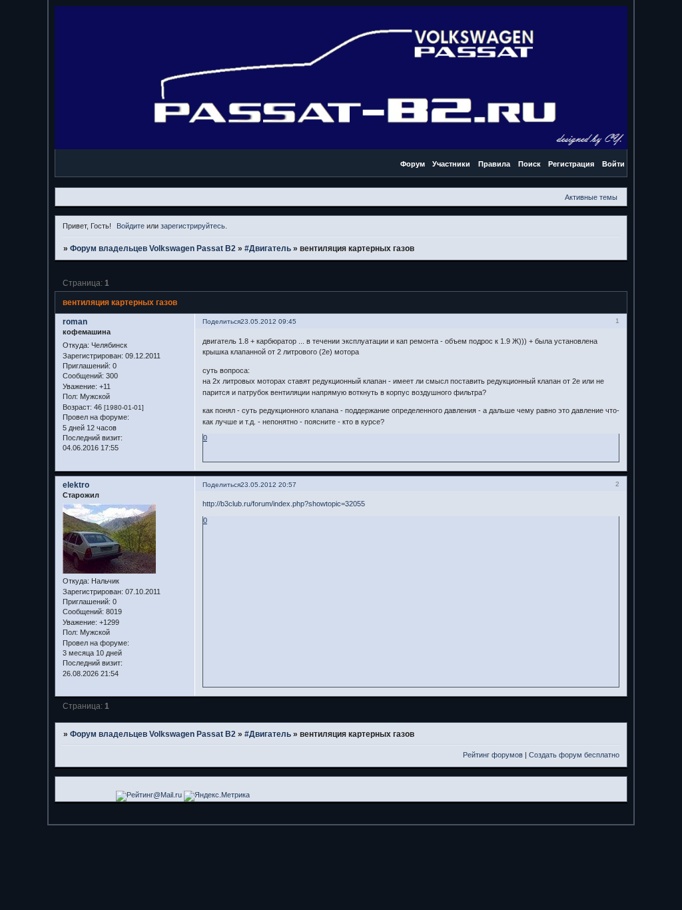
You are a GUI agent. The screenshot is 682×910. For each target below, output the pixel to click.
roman (75, 321)
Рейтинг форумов (493, 755)
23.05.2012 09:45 (268, 321)
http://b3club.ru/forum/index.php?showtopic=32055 (283, 504)
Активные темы (591, 197)
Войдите (131, 226)
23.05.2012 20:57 (268, 484)
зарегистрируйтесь (193, 226)
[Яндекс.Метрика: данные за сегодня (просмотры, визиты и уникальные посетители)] (217, 796)
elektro (76, 485)
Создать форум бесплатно (574, 755)
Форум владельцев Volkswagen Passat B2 (153, 248)
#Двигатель (267, 248)
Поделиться (221, 321)
